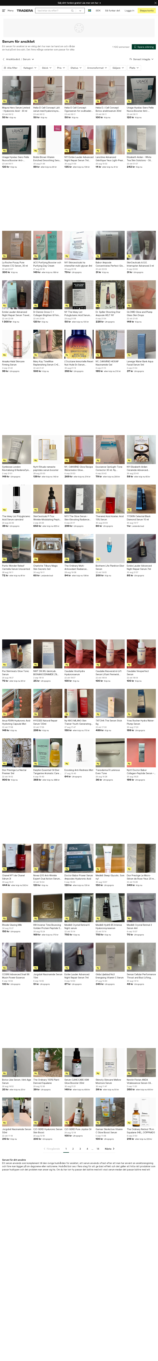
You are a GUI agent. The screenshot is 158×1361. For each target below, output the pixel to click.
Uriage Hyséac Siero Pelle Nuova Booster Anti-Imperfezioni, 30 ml (140, 109)
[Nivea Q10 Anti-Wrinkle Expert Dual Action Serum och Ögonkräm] (47, 858)
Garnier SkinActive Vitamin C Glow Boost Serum (109, 1131)
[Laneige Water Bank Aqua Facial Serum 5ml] (141, 344)
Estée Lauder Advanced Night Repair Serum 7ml (139, 567)
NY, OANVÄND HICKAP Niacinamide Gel (107, 363)
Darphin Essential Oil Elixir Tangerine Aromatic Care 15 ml (47, 772)
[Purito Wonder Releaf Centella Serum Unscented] (16, 548)
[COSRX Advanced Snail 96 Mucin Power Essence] (16, 957)
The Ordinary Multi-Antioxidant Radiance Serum (75, 567)
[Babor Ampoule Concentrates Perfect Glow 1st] (110, 245)
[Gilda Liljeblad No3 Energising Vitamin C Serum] (110, 957)
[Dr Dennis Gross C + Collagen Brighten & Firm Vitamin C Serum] (47, 294)
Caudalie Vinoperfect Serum (138, 673)
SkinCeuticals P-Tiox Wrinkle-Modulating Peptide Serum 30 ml (47, 518)
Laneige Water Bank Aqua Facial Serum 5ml (140, 363)
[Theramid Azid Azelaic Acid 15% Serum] (110, 499)
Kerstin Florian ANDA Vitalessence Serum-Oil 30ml (139, 1081)
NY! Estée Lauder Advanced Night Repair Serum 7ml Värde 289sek (79, 159)
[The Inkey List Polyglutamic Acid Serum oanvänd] (16, 499)
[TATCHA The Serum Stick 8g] (110, 703)
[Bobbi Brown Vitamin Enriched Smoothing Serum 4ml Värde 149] (47, 139)
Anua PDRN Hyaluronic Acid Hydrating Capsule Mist (16, 722)
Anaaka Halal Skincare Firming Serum (13, 363)
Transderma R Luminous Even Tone (108, 772)
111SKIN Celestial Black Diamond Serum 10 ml (138, 518)
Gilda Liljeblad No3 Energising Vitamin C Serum (110, 976)
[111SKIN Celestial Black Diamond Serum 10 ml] (141, 499)
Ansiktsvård (13, 59)
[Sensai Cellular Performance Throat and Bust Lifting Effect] (141, 957)
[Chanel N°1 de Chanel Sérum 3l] (16, 858)
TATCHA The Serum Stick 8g (109, 722)
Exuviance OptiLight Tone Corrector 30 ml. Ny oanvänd (109, 468)
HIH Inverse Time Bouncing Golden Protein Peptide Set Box (47, 927)
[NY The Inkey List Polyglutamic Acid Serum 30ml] (79, 294)
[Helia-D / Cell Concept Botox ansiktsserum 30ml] (110, 90)
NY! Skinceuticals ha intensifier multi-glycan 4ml (78, 264)
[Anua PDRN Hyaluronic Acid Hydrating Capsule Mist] (16, 703)
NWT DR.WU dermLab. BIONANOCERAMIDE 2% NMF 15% (45, 673)
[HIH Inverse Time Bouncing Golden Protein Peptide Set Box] (47, 907)
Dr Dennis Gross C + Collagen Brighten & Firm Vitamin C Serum (46, 314)
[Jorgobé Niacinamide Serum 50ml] (16, 1112)
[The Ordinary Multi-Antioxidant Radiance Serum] (79, 548)
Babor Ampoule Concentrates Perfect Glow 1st (110, 264)
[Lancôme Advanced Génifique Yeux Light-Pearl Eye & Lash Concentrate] (110, 139)
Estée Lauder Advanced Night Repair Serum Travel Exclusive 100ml (15, 314)
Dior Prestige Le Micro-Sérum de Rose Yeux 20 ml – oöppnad (140, 877)
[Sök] (72, 10)
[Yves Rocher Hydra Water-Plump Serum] (141, 703)
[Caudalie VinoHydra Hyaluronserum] (79, 653)
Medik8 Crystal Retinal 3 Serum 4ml (139, 926)
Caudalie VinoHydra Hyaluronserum (74, 673)
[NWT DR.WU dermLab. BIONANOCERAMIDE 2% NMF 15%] (47, 653)
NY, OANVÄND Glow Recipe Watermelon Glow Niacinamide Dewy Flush (78, 468)
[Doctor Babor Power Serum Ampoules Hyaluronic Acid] (79, 858)
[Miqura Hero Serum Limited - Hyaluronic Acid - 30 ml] (16, 90)
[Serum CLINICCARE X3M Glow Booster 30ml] (79, 1062)
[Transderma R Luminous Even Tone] (110, 752)
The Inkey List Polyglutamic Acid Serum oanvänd (16, 518)
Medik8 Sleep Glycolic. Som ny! (110, 877)
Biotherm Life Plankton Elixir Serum (110, 567)
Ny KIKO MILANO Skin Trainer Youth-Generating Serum (77, 722)
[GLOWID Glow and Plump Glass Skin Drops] (141, 294)
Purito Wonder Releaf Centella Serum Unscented (16, 567)
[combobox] (55, 10)
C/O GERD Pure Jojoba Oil (77, 1129)
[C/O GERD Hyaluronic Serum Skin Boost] (47, 1112)
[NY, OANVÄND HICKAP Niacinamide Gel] (110, 344)
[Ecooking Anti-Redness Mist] (79, 752)
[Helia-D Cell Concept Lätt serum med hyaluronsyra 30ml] (47, 90)
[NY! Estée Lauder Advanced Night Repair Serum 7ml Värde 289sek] (79, 139)
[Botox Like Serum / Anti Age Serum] (16, 1062)
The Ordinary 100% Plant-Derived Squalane (46, 1081)
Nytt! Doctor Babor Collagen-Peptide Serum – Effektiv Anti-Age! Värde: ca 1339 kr (141, 772)
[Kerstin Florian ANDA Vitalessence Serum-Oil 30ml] (141, 1062)
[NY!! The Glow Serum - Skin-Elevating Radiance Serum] (79, 499)
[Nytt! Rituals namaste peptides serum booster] (47, 449)
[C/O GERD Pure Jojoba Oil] (79, 1112)
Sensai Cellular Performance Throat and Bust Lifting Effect (141, 976)
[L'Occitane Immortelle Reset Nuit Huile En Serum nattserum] (79, 344)
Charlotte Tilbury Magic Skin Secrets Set (45, 567)
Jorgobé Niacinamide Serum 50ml (16, 1131)
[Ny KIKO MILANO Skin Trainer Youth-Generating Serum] (79, 703)
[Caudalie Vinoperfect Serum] (141, 653)
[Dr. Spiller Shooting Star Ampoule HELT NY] (110, 294)
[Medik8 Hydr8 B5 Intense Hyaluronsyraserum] (110, 907)
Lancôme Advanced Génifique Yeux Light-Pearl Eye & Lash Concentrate (109, 159)
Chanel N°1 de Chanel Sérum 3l (13, 877)
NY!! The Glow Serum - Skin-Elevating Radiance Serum (76, 518)
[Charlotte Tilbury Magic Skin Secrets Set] (47, 548)
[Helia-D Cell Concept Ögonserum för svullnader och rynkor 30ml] (79, 90)
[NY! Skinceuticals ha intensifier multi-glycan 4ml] (79, 245)
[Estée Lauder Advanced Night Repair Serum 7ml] (141, 548)
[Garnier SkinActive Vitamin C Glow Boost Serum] (110, 1112)
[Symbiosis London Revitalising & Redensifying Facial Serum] (16, 449)
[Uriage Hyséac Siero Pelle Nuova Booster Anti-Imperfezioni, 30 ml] (141, 90)
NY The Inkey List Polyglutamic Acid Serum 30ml (77, 314)
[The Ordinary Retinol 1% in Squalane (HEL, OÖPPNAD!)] (141, 1112)
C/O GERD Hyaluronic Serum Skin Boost (47, 1131)
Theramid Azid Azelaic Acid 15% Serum (110, 518)
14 (98, 1148)
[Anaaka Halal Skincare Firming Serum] (16, 344)
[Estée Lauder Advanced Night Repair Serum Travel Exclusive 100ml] (16, 294)
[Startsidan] (25, 10)
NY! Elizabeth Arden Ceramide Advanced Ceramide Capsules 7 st (139, 468)
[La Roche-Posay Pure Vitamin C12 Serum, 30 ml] (16, 245)
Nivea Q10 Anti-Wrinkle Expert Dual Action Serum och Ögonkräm (46, 877)
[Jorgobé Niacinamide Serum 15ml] (47, 957)
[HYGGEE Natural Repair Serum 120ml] (47, 703)
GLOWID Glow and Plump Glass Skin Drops (139, 313)
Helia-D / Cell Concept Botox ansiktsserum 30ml (108, 109)
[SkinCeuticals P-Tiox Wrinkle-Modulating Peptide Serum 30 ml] (47, 499)
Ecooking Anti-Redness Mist (78, 770)
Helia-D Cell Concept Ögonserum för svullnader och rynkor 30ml (77, 109)
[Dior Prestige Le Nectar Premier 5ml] (16, 752)
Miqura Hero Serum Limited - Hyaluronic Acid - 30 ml (16, 109)
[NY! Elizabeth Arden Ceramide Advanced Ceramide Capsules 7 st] (141, 449)
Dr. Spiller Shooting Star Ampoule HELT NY (108, 313)
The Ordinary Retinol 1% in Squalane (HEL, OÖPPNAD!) (141, 1131)
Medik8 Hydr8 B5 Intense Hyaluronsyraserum (109, 926)
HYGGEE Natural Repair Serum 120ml (45, 722)
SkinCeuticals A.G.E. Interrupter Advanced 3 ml (140, 264)
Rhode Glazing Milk (12, 925)
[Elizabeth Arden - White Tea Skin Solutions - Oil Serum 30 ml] (141, 139)
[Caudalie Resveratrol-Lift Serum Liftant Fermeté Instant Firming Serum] (110, 653)
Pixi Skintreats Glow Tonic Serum (15, 673)
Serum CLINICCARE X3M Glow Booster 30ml (76, 1081)
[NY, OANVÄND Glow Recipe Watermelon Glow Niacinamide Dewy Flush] (79, 449)
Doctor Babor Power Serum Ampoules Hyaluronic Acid (78, 877)
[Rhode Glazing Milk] (16, 907)
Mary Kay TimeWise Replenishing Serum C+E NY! (45, 363)
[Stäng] (155, 3)
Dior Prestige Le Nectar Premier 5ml (14, 772)
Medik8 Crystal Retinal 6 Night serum (77, 926)
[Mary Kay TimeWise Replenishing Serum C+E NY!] (47, 344)
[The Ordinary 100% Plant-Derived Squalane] (47, 1062)
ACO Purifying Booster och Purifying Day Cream (47, 264)
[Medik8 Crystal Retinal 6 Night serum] (79, 907)
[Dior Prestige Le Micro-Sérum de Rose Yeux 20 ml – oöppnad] (141, 858)
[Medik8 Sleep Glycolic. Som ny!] (110, 858)
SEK (98, 10)
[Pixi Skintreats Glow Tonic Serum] (16, 653)
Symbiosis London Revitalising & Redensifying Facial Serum (16, 468)
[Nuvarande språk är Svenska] (89, 10)
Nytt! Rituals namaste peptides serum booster (45, 468)
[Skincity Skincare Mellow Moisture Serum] (110, 1062)
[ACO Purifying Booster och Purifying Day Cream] (47, 245)
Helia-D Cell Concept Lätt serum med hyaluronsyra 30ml (46, 109)
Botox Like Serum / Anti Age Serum (16, 1081)
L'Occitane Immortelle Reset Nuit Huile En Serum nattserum (78, 363)
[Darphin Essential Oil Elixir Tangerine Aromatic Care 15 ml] (47, 752)
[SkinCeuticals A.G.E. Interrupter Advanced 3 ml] (141, 245)
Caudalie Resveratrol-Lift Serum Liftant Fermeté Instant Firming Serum (109, 673)
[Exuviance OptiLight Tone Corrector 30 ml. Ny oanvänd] (110, 449)
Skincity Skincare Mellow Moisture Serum (108, 1081)
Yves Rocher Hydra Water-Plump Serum (140, 722)
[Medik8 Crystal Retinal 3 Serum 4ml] (141, 907)
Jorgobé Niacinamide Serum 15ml (47, 976)
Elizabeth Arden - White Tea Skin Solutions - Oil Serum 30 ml (139, 159)
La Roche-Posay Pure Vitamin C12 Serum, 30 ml (15, 264)
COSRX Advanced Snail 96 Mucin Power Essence (15, 976)
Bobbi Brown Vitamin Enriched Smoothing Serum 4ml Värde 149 (47, 159)
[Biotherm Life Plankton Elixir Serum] (110, 548)
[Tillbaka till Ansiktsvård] (3, 59)
